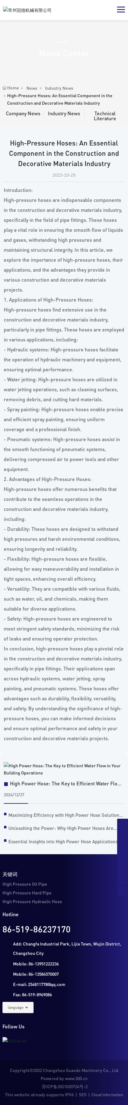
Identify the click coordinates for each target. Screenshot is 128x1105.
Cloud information (107, 1094)
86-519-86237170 (36, 929)
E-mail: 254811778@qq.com (39, 984)
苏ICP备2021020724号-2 (65, 1086)
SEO (82, 1094)
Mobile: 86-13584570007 (36, 974)
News (31, 88)
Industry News (59, 88)
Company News (23, 113)
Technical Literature (105, 115)
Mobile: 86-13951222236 (36, 963)
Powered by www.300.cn (64, 1078)
